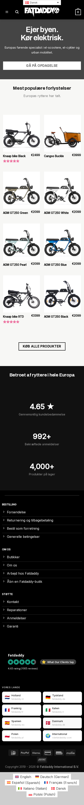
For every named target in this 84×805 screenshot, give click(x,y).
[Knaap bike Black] (21, 133)
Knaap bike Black (14, 156)
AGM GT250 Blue (55, 264)
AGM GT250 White (56, 212)
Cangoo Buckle (54, 156)
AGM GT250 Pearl (15, 264)
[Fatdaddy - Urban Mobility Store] (42, 12)
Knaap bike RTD (13, 316)
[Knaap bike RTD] (21, 293)
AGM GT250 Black (56, 316)
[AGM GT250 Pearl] (21, 241)
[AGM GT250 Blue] (62, 241)
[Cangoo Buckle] (62, 133)
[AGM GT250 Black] (62, 293)
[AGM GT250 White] (62, 190)
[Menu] (6, 12)
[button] (42, 2)
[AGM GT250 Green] (21, 190)
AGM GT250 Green (15, 212)
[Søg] (17, 12)
